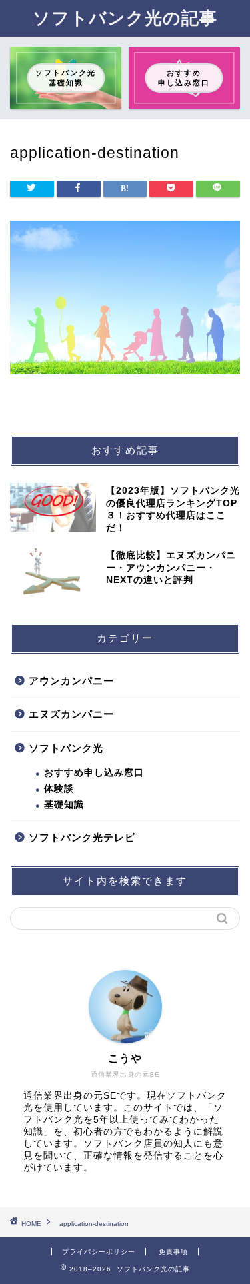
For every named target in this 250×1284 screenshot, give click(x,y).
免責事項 (173, 1251)
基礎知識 (64, 805)
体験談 (59, 789)
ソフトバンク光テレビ (82, 837)
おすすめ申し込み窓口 (94, 773)
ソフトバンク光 (66, 748)
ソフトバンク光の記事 (125, 17)
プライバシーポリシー (98, 1251)
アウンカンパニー (71, 680)
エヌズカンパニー (71, 714)
